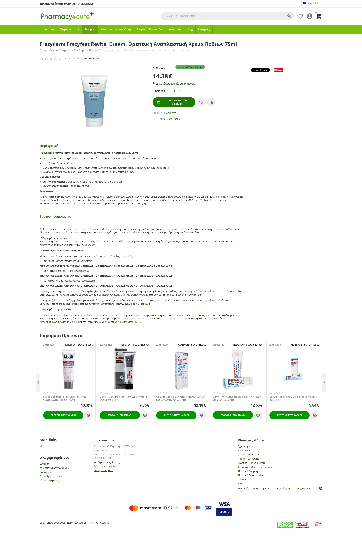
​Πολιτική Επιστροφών (250, 475)
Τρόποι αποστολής (168, 119)
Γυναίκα (48, 29)
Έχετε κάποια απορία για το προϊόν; (175, 83)
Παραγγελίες (47, 472)
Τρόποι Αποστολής (248, 454)
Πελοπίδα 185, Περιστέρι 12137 (124, 322)
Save (279, 69)
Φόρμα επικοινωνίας (105, 466)
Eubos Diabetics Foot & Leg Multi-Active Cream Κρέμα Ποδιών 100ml (65, 398)
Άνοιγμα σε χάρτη (104, 470)
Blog (190, 29)
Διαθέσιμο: (159, 68)
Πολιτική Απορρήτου (250, 471)
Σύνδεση (44, 463)
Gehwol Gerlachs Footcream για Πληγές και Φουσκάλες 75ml (124, 398)
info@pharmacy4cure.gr (107, 462)
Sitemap (242, 479)
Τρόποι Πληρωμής (248, 458)
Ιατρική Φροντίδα (149, 29)
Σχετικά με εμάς (247, 446)
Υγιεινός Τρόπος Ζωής (115, 29)
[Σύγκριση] (211, 102)
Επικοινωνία (245, 450)
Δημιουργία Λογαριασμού (54, 468)
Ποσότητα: (159, 90)
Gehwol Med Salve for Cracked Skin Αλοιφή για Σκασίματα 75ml (237, 398)
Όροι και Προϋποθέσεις (251, 462)
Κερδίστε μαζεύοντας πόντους (255, 467)
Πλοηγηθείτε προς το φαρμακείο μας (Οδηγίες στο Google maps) (274, 488)
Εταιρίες (204, 29)
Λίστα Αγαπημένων (50, 476)
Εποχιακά (174, 29)
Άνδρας (90, 29)
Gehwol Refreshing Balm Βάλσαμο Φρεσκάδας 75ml (293, 398)
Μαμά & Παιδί (69, 29)
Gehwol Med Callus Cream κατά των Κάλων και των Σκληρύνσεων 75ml (180, 398)
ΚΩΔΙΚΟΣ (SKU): (73, 58)
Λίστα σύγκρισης (49, 480)
